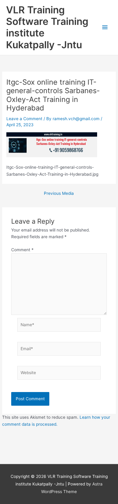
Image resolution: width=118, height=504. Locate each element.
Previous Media (59, 193)
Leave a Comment (24, 118)
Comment (22, 249)
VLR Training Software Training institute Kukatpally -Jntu (47, 27)
